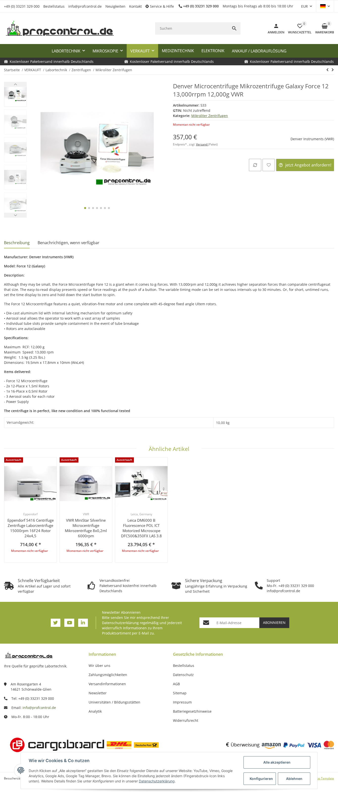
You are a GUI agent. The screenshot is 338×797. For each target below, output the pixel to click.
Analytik (95, 711)
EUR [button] (304, 6)
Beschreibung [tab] (17, 242)
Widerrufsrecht (185, 720)
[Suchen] (234, 28)
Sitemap (180, 693)
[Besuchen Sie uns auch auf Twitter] (55, 622)
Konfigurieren (261, 778)
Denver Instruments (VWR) (312, 139)
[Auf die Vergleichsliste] (255, 165)
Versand (202, 144)
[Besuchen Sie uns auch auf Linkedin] (83, 622)
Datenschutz (183, 674)
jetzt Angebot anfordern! (308, 165)
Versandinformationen (107, 683)
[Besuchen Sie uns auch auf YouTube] (69, 622)
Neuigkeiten (115, 6)
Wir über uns (99, 665)
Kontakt (135, 6)
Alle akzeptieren (276, 762)
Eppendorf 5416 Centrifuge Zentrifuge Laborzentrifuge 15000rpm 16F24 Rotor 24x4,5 (30, 528)
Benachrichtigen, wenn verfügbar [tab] (68, 242)
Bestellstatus (54, 6)
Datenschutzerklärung (120, 622)
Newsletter (98, 693)
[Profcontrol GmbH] (59, 28)
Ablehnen (294, 778)
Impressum (182, 702)
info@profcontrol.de (85, 6)
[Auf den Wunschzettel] (269, 165)
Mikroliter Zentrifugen (209, 115)
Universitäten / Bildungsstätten (114, 702)
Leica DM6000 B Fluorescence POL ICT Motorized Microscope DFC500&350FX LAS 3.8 (141, 528)
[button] (161, 6)
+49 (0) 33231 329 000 (22, 6)
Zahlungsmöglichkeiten (108, 674)
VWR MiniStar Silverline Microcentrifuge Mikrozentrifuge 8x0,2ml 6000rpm (86, 528)
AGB (176, 683)
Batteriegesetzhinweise (192, 711)
